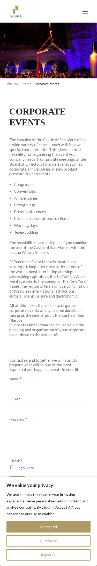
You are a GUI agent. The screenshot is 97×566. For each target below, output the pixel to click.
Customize (48, 540)
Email (15, 399)
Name (15, 379)
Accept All (48, 526)
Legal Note (25, 468)
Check (16, 461)
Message (18, 419)
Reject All (48, 554)
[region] (48, 521)
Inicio (14, 84)
